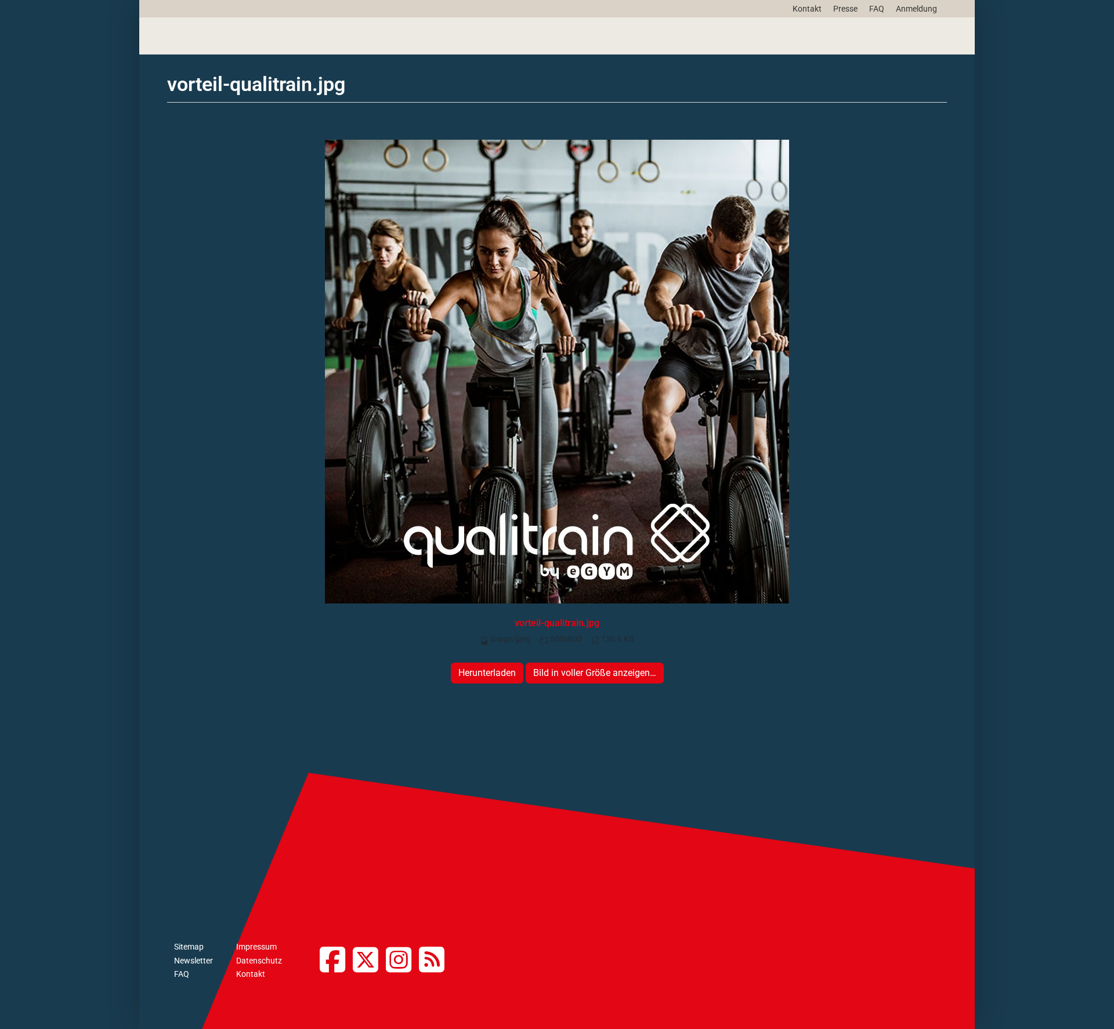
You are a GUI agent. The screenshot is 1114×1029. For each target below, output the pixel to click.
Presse (845, 8)
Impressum (256, 946)
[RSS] (435, 960)
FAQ (876, 8)
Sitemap (189, 946)
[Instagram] (402, 960)
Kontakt (807, 8)
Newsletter (193, 960)
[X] (369, 960)
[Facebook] (336, 960)
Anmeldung (916, 8)
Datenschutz (259, 960)
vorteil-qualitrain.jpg (557, 622)
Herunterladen (487, 672)
